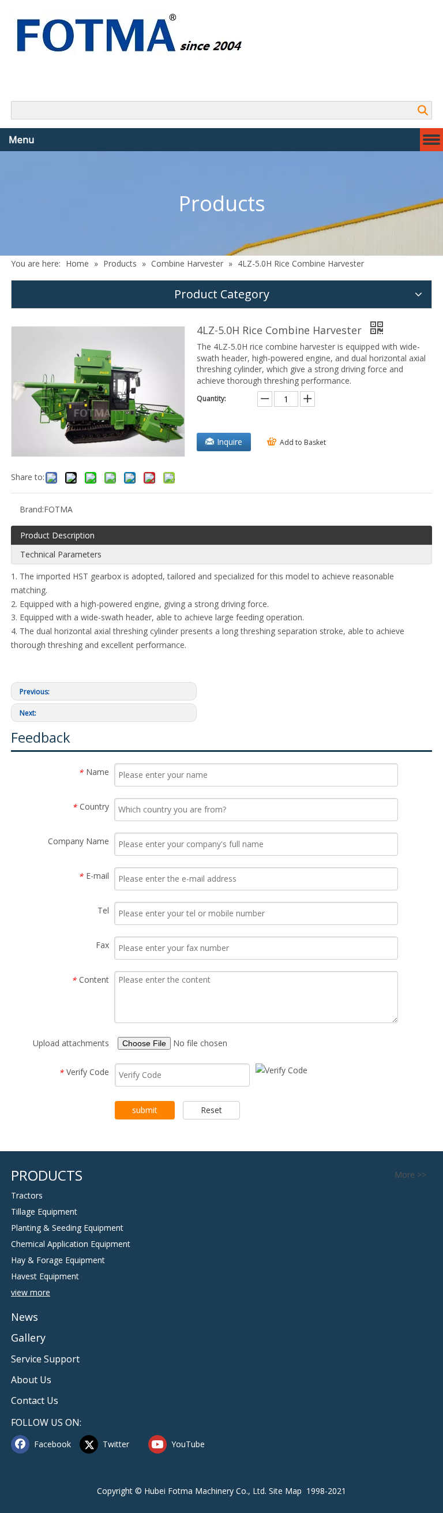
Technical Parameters (61, 554)
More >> (410, 1175)
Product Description (57, 535)
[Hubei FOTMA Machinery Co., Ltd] (135, 35)
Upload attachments (71, 1043)
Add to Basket (303, 442)
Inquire (229, 441)
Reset (211, 1109)
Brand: (32, 509)
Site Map (285, 1490)
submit (144, 1109)
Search (423, 110)
